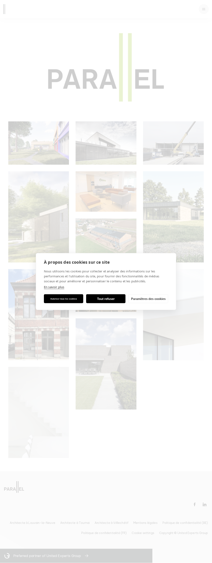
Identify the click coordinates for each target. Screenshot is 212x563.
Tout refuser (106, 298)
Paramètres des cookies (148, 298)
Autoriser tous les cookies (63, 298)
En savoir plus (54, 287)
